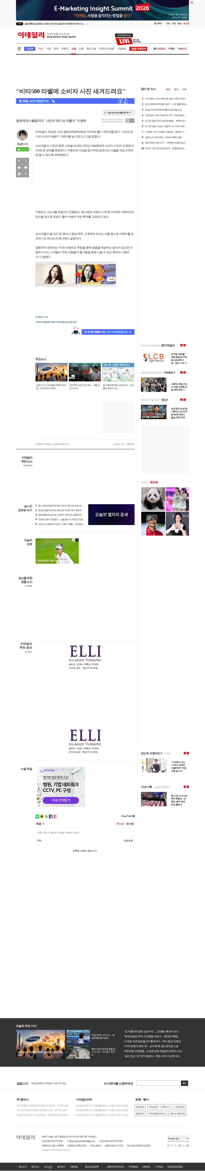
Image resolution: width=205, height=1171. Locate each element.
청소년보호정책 (91, 1166)
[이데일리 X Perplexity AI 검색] (75, 101)
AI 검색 (30, 49)
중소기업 (91, 48)
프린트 (26, 167)
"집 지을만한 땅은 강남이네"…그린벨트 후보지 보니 (150, 1031)
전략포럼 (153, 1106)
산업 (81, 48)
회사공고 (35, 1166)
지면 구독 (130, 444)
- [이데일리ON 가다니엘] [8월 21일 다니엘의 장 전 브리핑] (101, 1115)
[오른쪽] (76, 540)
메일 (19, 167)
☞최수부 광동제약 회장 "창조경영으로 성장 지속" (56, 322)
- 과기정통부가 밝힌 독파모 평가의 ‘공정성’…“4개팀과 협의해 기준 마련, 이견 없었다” (43, 1105)
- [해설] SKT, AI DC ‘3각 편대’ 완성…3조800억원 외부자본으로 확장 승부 (43, 1115)
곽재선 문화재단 (177, 1113)
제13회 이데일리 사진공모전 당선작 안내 (50, 1083)
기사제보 (159, 1166)
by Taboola (27, 465)
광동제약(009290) (73, 131)
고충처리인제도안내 (115, 1166)
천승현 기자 (22, 144)
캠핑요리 (140, 1113)
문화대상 (140, 1106)
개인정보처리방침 (175, 1166)
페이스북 (19, 161)
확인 (185, 1083)
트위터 (26, 161)
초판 (179, 23)
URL (26, 174)
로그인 (186, 23)
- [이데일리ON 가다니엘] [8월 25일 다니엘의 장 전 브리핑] (101, 1105)
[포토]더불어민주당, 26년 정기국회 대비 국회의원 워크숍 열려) (65, 510)
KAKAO (19, 174)
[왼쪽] (73, 540)
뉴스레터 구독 (118, 444)
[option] (102, 18)
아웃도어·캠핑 (106, 48)
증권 (176, 89)
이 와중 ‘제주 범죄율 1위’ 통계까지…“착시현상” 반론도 (151, 1041)
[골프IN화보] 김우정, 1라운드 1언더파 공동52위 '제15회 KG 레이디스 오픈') (70, 515)
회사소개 (22, 1166)
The (182, 48)
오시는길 (48, 1166)
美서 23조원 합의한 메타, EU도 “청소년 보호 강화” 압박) (62, 505)
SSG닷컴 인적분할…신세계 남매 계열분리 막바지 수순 (152, 1051)
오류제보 (146, 1166)
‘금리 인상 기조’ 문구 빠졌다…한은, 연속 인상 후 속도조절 (153, 1056)
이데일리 (47, 35)
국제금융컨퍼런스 (157, 1113)
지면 (174, 23)
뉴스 (168, 89)
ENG (159, 23)
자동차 (65, 48)
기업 (48, 48)
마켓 (171, 48)
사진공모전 (179, 1106)
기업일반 (122, 48)
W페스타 (166, 1106)
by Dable (28, 586)
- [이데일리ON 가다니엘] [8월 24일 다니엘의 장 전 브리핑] (101, 1110)
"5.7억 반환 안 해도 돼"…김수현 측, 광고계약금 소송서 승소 (154, 1046)
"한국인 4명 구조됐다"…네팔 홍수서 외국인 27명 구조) (61, 519)
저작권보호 (133, 1166)
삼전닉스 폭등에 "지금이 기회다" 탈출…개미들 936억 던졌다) (64, 524)
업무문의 (61, 1166)
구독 (168, 23)
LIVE (20, 23)
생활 (73, 48)
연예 (184, 89)
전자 (56, 48)
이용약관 (74, 1166)
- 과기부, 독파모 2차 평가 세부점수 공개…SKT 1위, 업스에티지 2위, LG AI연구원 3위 (43, 1110)
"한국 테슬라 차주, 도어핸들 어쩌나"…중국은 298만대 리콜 (154, 1036)
